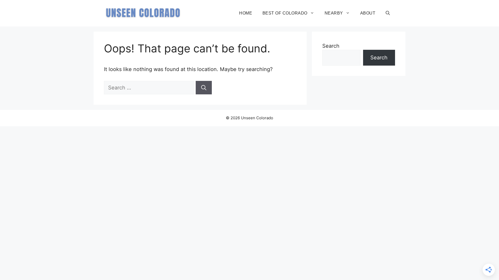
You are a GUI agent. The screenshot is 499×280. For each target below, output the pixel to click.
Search (330, 46)
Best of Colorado (284, 13)
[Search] (204, 87)
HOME (245, 13)
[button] (387, 13)
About (367, 13)
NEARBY (334, 13)
